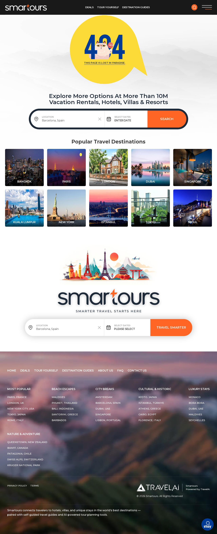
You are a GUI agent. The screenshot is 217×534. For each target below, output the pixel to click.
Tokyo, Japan (16, 414)
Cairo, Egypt (147, 414)
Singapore (103, 414)
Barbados (59, 420)
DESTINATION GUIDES (78, 370)
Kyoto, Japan (148, 397)
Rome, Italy (15, 420)
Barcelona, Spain (108, 402)
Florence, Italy (150, 420)
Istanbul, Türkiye (151, 402)
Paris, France (17, 397)
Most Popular (19, 389)
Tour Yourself (108, 7)
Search (166, 119)
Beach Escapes (63, 389)
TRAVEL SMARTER (171, 327)
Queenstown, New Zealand (27, 442)
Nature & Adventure (23, 434)
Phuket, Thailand (64, 402)
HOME (11, 370)
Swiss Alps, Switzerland (25, 459)
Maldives (58, 397)
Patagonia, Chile (19, 453)
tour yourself (46, 370)
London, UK (15, 402)
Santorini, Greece (65, 414)
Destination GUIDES (136, 7)
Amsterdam (103, 397)
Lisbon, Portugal (108, 420)
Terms (34, 485)
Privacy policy (17, 485)
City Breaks (104, 389)
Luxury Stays (199, 389)
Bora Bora (196, 402)
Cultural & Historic (155, 389)
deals (25, 370)
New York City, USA (20, 408)
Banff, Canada (17, 447)
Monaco (195, 397)
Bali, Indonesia (63, 408)
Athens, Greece (150, 408)
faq (120, 370)
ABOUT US (105, 370)
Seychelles (197, 420)
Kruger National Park (23, 465)
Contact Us (137, 370)
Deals (89, 7)
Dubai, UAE (102, 408)
